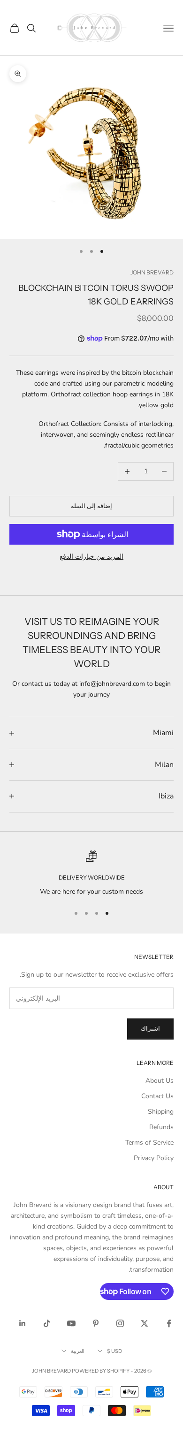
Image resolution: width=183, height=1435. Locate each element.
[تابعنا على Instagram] (120, 1323)
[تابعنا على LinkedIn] (22, 1323)
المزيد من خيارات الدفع (91, 556)
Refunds (161, 1127)
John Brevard (152, 272)
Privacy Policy (154, 1158)
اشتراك (150, 1029)
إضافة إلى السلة (91, 506)
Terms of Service (149, 1142)
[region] (91, 873)
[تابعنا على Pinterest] (95, 1323)
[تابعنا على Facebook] (169, 1323)
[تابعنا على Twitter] (144, 1323)
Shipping (161, 1111)
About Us (159, 1080)
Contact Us (157, 1096)
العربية (77, 1351)
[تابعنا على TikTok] (47, 1323)
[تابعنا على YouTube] (71, 1323)
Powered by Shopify (101, 1370)
